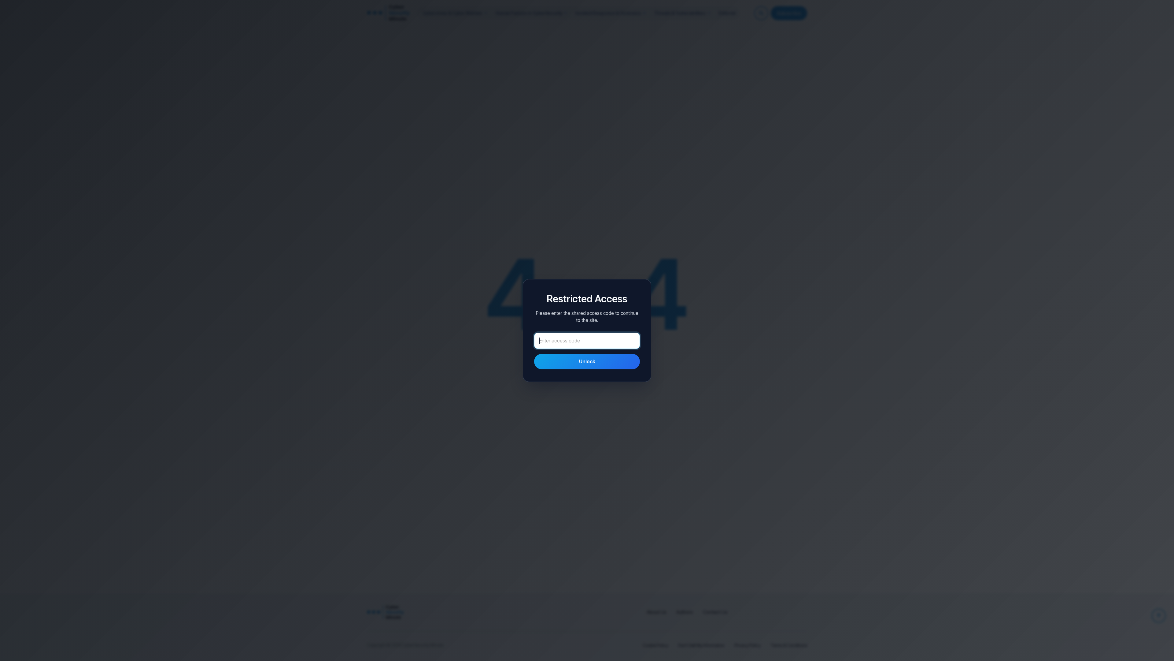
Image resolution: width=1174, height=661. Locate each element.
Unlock (587, 361)
